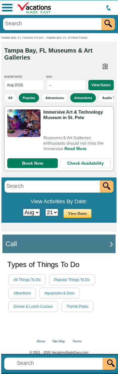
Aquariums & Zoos (59, 293)
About (41, 341)
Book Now (32, 163)
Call (11, 244)
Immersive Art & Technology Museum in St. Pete (73, 114)
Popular (29, 98)
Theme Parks (77, 306)
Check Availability (85, 163)
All (10, 98)
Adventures (54, 98)
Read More (75, 148)
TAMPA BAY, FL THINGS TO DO (22, 37)
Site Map (58, 341)
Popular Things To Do (72, 280)
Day (49, 76)
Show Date (13, 76)
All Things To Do (27, 280)
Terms (77, 341)
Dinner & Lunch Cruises (33, 306)
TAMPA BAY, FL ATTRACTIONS (67, 37)
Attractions (83, 98)
